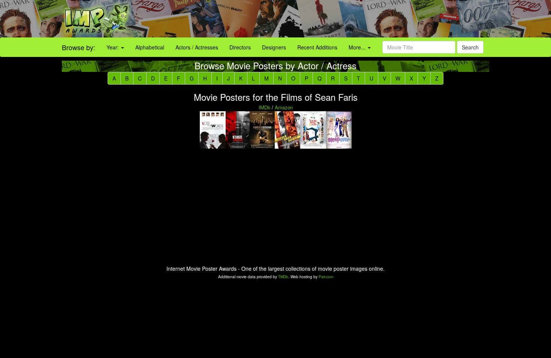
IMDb (264, 107)
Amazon (284, 107)
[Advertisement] (345, 19)
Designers (274, 47)
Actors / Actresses (196, 47)
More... (358, 47)
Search (470, 47)
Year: (113, 47)
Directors (240, 47)
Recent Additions (317, 47)
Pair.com (326, 276)
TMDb (283, 276)
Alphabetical (149, 47)
